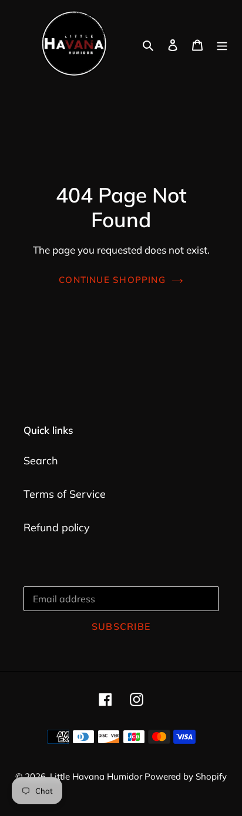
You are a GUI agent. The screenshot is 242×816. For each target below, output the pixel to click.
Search (40, 460)
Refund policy (56, 527)
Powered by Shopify (185, 776)
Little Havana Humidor (97, 776)
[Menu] (222, 44)
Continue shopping (112, 279)
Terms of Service (64, 494)
